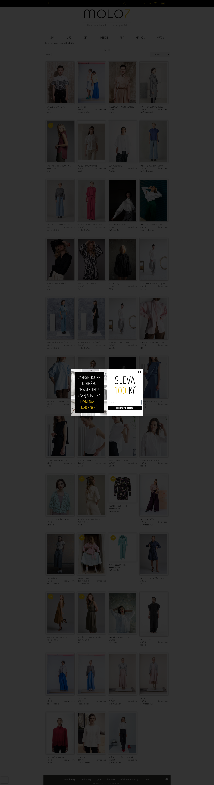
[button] (139, 372)
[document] (107, 392)
